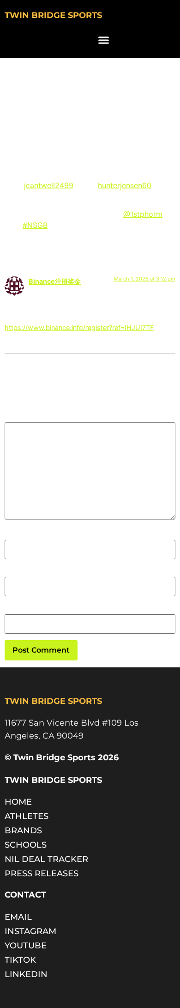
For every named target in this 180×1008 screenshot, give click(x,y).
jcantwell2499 (48, 185)
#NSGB (35, 225)
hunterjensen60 (124, 185)
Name (15, 535)
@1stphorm (142, 214)
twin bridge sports (53, 15)
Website (18, 609)
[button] (104, 40)
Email (14, 572)
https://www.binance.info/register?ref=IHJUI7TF (79, 327)
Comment (25, 417)
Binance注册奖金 (55, 281)
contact (25, 895)
